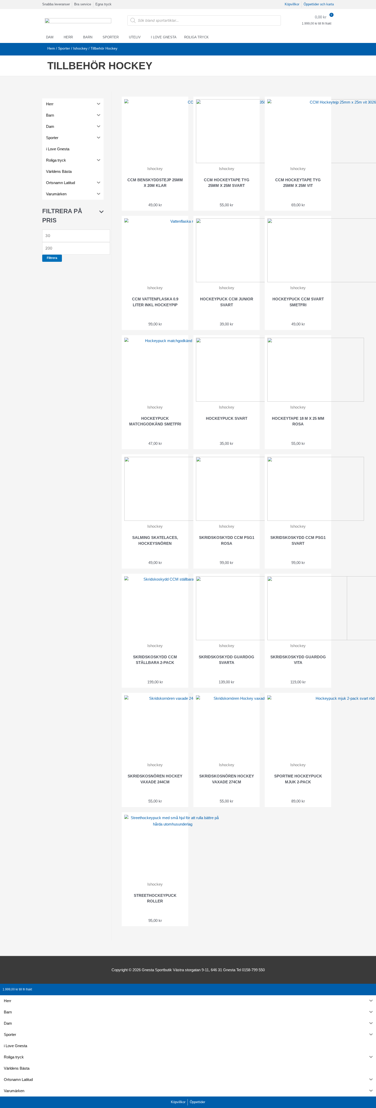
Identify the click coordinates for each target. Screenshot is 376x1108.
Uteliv (135, 37)
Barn (87, 37)
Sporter (111, 37)
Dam (49, 37)
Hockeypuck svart (226, 418)
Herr (68, 37)
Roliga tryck (196, 37)
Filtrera (52, 258)
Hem (51, 48)
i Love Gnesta (163, 37)
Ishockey (80, 48)
